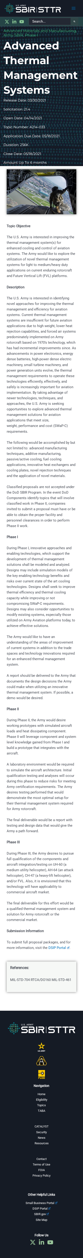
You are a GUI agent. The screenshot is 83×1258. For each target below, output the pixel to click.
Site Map (41, 1220)
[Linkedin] (14, 21)
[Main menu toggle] (73, 8)
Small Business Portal (40, 1203)
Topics (41, 1105)
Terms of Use (41, 1164)
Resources (42, 1143)
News (41, 1137)
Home (41, 1094)
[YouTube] (21, 21)
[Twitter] (7, 21)
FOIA (41, 1170)
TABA (41, 1110)
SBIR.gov (40, 1214)
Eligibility (41, 1099)
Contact (41, 1159)
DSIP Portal (40, 1208)
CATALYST (42, 1126)
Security (41, 1132)
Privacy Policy (41, 1175)
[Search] (74, 21)
